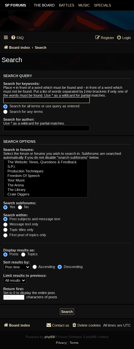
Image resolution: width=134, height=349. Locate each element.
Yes (11, 207)
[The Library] (45, 190)
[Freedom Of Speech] (45, 176)
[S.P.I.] (45, 167)
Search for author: (18, 119)
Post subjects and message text (34, 219)
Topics (32, 254)
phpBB (50, 337)
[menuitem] (17, 38)
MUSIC (84, 5)
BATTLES (66, 5)
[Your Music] (45, 180)
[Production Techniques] (45, 171)
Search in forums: (18, 150)
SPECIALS (102, 5)
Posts (13, 254)
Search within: (15, 215)
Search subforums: (19, 203)
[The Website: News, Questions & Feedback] (45, 162)
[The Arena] (45, 185)
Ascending (46, 267)
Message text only (23, 224)
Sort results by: (16, 262)
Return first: (13, 289)
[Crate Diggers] (45, 194)
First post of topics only (27, 235)
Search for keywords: (21, 84)
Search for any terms (25, 112)
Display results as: (19, 250)
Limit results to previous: (25, 275)
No (26, 207)
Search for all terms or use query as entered (43, 106)
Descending (73, 267)
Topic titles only (21, 230)
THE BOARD (44, 5)
